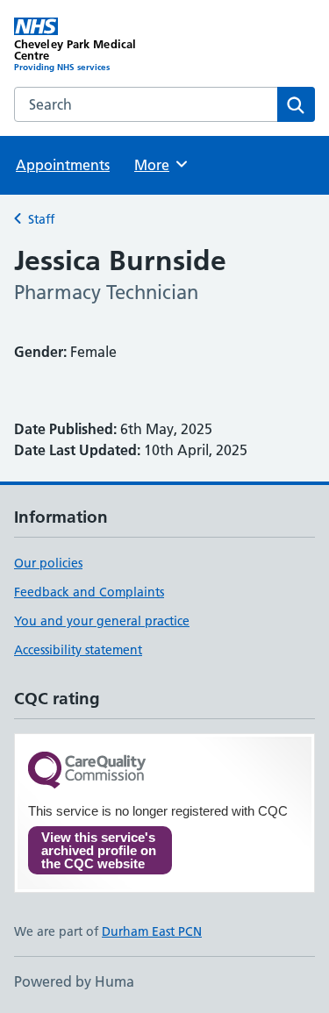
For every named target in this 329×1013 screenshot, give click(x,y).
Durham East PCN (152, 931)
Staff (41, 219)
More (159, 165)
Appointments (63, 165)
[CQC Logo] (87, 771)
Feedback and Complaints (89, 592)
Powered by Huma (74, 981)
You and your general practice (102, 621)
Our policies (48, 563)
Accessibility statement (78, 650)
